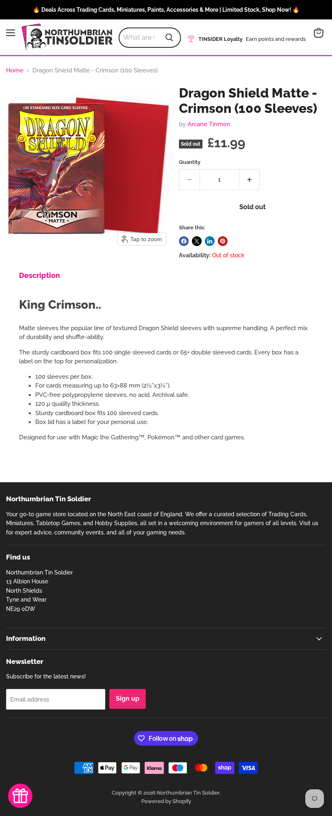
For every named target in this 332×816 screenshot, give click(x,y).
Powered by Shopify (166, 801)
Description (39, 275)
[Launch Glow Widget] (20, 796)
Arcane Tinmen (208, 124)
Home (14, 70)
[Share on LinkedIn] (210, 241)
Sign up (127, 698)
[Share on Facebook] (184, 241)
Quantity (189, 162)
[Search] (169, 37)
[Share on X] (197, 241)
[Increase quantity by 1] (249, 179)
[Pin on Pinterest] (223, 241)
